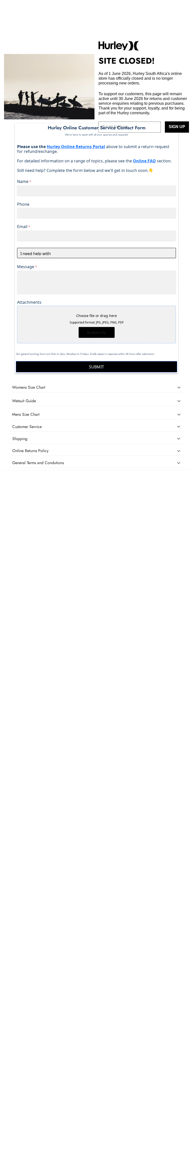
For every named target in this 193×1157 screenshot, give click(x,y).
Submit (96, 367)
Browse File (96, 332)
